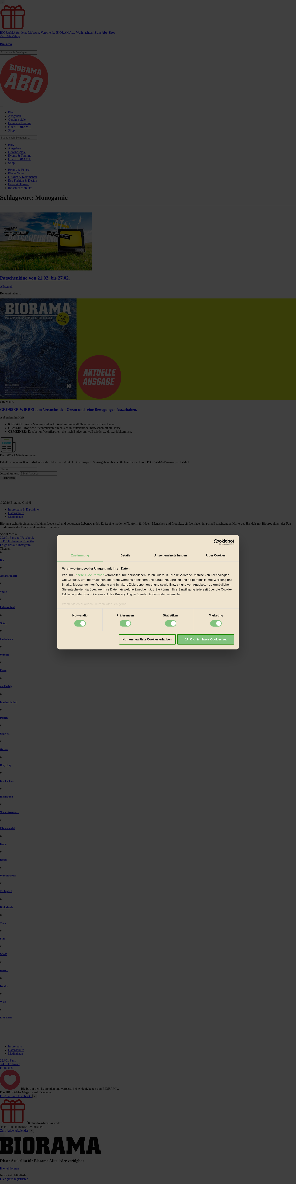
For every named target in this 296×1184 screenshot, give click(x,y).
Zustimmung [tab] (80, 555)
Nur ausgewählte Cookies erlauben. (147, 639)
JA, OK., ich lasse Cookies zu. (206, 639)
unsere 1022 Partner (89, 575)
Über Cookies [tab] (216, 555)
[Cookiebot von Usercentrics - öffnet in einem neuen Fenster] (216, 542)
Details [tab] (125, 555)
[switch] (125, 623)
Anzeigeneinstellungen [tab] (170, 555)
